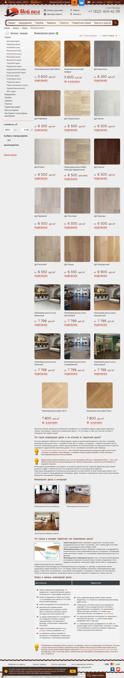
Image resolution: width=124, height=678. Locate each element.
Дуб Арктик (99, 119)
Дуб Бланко (39, 167)
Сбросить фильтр (10, 155)
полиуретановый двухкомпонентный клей (96, 649)
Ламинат (51, 23)
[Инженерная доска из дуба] (46, 521)
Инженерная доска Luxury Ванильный (45, 314)
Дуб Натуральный (101, 264)
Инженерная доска (14, 54)
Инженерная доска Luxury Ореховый (45, 363)
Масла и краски (102, 23)
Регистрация (36, 2)
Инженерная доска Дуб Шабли (47, 69)
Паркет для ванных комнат (17, 85)
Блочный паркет (13, 76)
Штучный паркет (13, 41)
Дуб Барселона (100, 69)
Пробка (39, 23)
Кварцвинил (25, 23)
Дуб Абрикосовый (71, 119)
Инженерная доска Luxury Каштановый (75, 314)
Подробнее (41, 81)
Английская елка (13, 47)
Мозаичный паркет (14, 60)
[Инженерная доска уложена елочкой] (77, 494)
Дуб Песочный (70, 216)
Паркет (12, 23)
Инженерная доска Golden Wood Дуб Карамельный (75, 168)
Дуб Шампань (100, 216)
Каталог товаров (39, 664)
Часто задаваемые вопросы (82, 664)
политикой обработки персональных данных (41, 671)
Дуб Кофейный (41, 119)
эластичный (108, 613)
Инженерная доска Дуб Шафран (74, 70)
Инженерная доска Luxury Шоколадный (105, 363)
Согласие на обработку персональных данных (79, 674)
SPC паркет (11, 91)
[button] (96, 675)
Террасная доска (13, 82)
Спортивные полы (14, 79)
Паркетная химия (81, 23)
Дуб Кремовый (41, 216)
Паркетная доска (13, 44)
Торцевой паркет (13, 63)
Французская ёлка (14, 51)
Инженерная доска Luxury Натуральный (105, 314)
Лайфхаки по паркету (16, 664)
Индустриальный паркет (16, 73)
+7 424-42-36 (104, 11)
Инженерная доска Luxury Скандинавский (75, 363)
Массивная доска (13, 57)
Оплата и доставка (58, 664)
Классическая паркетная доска (54, 450)
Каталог (16, 28)
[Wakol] (81, 2)
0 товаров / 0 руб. (112, 2)
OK (73, 671)
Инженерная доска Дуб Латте (54, 411)
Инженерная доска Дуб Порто (99, 411)
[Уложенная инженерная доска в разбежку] (46, 494)
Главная (7, 28)
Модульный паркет (14, 66)
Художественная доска (16, 88)
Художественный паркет (16, 69)
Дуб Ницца (69, 264)
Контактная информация (81, 667)
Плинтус (64, 23)
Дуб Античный (40, 264)
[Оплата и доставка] (112, 664)
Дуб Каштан (99, 167)
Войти (25, 2)
